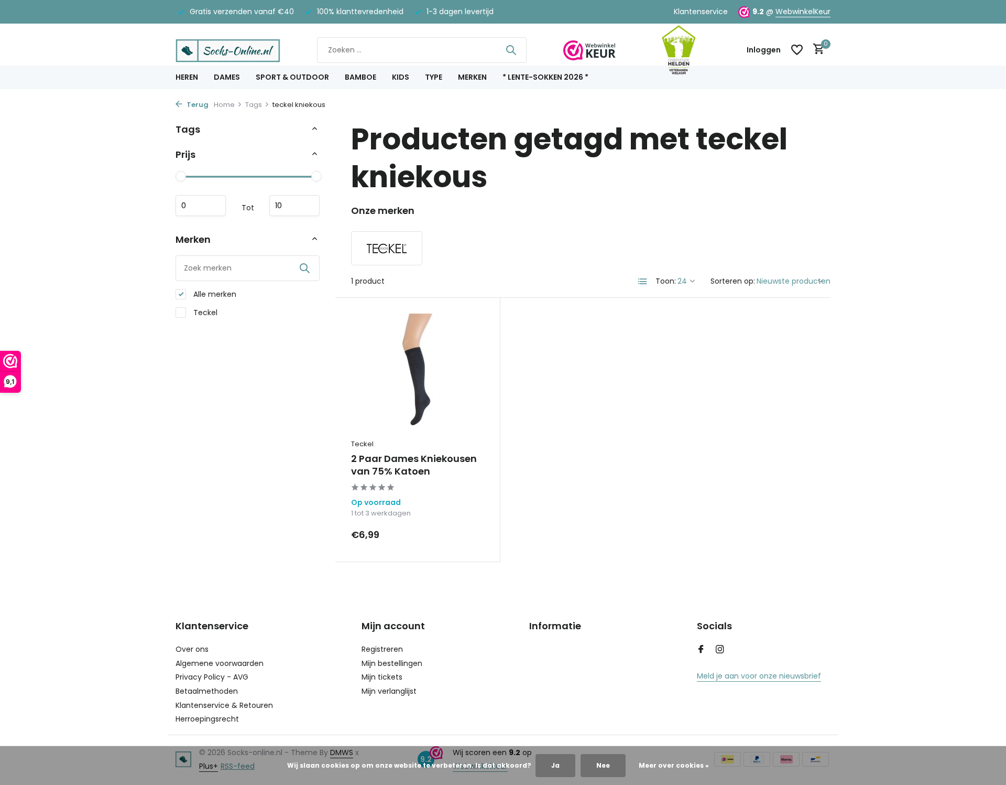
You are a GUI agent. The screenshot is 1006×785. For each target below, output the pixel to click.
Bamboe (360, 77)
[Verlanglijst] (797, 50)
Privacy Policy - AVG (212, 677)
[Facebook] (701, 650)
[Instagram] (720, 650)
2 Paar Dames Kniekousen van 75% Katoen (414, 465)
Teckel (204, 312)
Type (433, 77)
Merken (472, 77)
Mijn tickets (382, 677)
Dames (227, 77)
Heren (187, 77)
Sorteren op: (732, 281)
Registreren (382, 649)
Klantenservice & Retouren (224, 705)
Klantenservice (701, 11)
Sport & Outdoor (292, 77)
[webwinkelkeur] (589, 50)
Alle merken (213, 294)
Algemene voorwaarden (220, 663)
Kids (400, 77)
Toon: (665, 281)
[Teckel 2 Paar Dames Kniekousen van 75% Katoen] (417, 373)
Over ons (192, 649)
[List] (643, 281)
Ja (555, 765)
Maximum (294, 205)
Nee (603, 765)
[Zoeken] (511, 50)
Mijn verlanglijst (389, 691)
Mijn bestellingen (392, 663)
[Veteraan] (678, 50)
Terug (197, 105)
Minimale (201, 205)
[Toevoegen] (466, 534)
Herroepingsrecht (207, 719)
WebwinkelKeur (802, 11)
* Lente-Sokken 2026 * (545, 77)
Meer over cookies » (674, 765)
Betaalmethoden (207, 691)
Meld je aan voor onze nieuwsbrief (759, 676)
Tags (253, 105)
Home (224, 105)
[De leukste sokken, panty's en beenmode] (228, 50)
